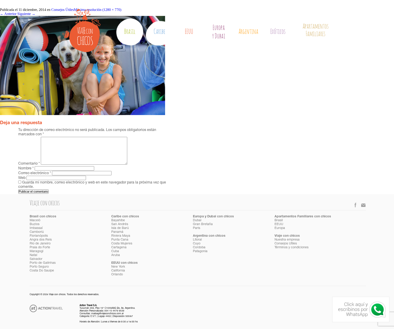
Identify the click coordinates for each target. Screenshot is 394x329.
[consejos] (82, 114)
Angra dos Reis (41, 239)
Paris (196, 228)
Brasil (129, 31)
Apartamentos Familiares (316, 30)
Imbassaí (36, 228)
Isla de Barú (120, 228)
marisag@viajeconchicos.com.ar (107, 314)
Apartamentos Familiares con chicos (303, 216)
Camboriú (37, 232)
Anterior (8, 14)
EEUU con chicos (124, 263)
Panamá (117, 232)
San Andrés (119, 224)
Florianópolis (39, 236)
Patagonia (200, 251)
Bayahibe (118, 220)
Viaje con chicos (287, 236)
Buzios (34, 224)
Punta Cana (119, 239)
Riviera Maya (120, 236)
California (118, 270)
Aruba (115, 255)
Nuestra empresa (287, 239)
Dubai (197, 220)
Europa (280, 228)
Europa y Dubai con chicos (213, 216)
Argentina (248, 31)
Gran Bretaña (203, 224)
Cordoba (199, 247)
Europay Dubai (218, 32)
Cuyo (196, 243)
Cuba (115, 251)
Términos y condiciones (291, 247)
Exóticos (277, 31)
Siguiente (26, 14)
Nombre (26, 169)
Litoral (197, 239)
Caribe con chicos (125, 216)
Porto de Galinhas (43, 263)
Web (22, 178)
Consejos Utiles (286, 243)
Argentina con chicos (209, 236)
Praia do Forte (40, 247)
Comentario (29, 164)
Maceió (35, 220)
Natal (33, 255)
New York (118, 267)
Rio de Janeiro (40, 243)
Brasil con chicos (43, 216)
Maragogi (36, 251)
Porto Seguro (39, 267)
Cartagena (119, 247)
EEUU (189, 31)
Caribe (159, 31)
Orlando (117, 274)
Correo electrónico (34, 173)
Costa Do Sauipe (42, 270)
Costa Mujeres (121, 243)
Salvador (36, 259)
